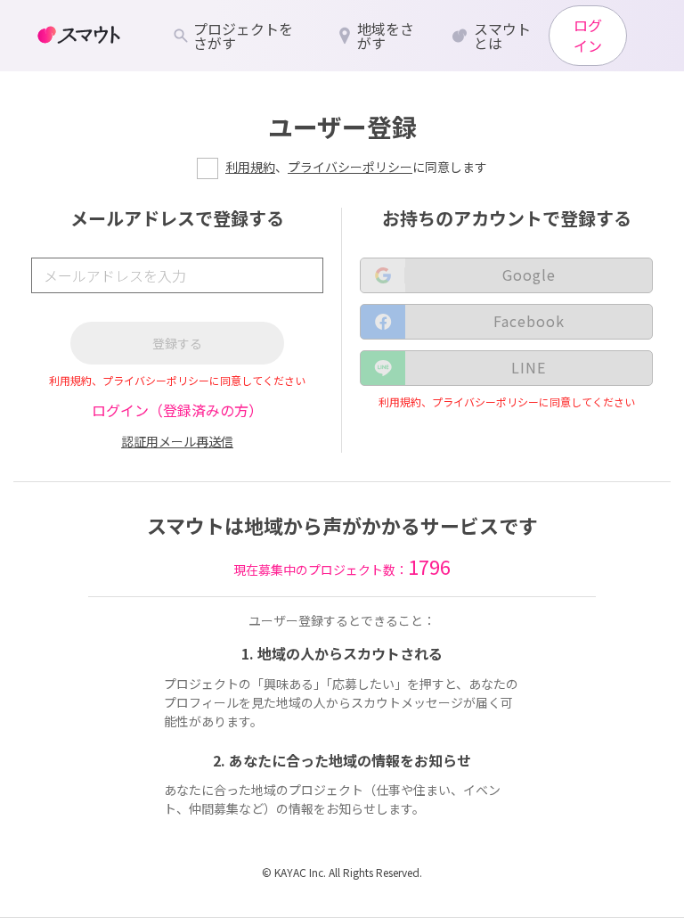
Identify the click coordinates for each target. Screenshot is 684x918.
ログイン (588, 35)
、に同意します (356, 167)
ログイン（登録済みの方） (177, 410)
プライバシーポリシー (350, 167)
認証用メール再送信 (177, 441)
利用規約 (250, 167)
